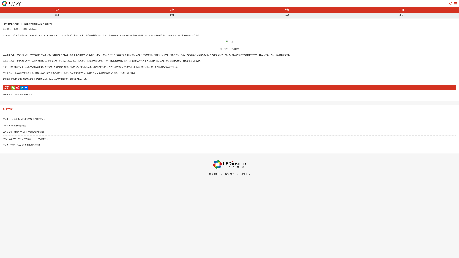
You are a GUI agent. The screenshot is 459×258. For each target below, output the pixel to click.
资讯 (172, 9)
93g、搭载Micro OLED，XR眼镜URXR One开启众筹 (25, 139)
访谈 (172, 15)
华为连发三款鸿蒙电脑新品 (14, 126)
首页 (57, 9)
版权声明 (229, 174)
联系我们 (214, 174)
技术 (287, 15)
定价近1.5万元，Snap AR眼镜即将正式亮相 (21, 145)
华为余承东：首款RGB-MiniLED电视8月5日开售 (23, 132)
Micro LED (28, 95)
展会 (57, 15)
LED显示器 (18, 95)
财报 (401, 9)
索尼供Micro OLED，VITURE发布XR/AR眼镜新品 (24, 119)
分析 (287, 9)
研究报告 (245, 174)
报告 (401, 15)
